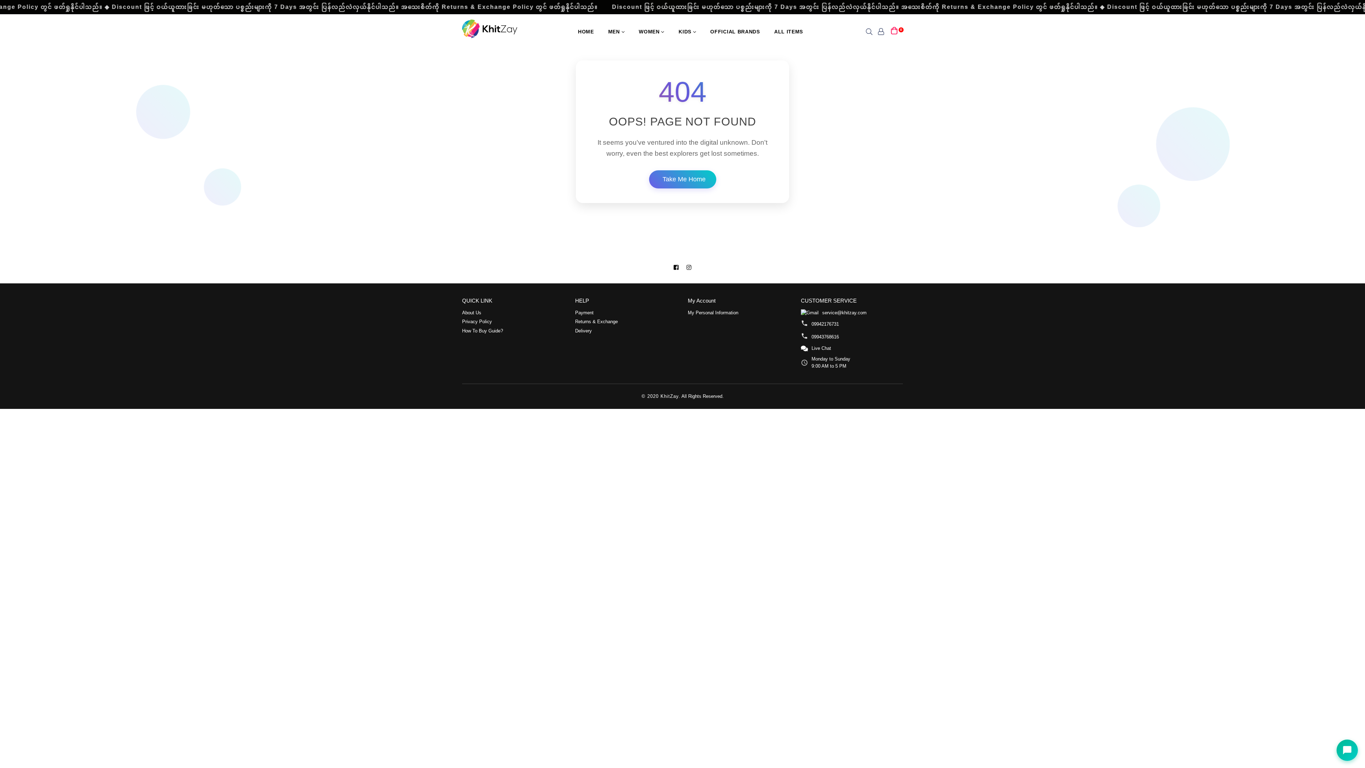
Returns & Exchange (596, 321)
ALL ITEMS (788, 31)
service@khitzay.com (844, 312)
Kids (686, 31)
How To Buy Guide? (482, 331)
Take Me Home (684, 179)
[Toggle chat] (1347, 750)
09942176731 (825, 324)
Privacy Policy (477, 321)
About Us (471, 312)
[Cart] (894, 31)
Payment (584, 312)
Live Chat (821, 348)
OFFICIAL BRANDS (735, 31)
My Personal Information (713, 312)
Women (650, 31)
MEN (615, 31)
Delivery (583, 331)
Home (586, 31)
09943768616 (825, 337)
